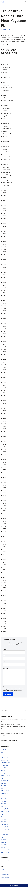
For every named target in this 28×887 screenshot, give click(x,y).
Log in (2, 869)
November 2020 (5, 850)
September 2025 (5, 762)
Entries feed (4, 872)
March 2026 (4, 755)
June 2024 (3, 783)
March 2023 (4, 806)
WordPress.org (5, 877)
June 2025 (3, 767)
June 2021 (3, 844)
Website (5, 662)
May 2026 (3, 752)
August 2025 (4, 765)
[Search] (25, 710)
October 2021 (4, 834)
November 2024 (5, 775)
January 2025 (4, 773)
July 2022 (3, 816)
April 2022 (3, 821)
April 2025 (3, 770)
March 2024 (4, 788)
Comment (6, 668)
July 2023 (3, 798)
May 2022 (3, 819)
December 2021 (5, 829)
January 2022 (4, 826)
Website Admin (6, 29)
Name (5, 649)
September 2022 (5, 811)
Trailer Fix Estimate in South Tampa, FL (11, 724)
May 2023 (3, 801)
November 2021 (5, 832)
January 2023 (4, 809)
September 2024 (5, 778)
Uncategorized (5, 861)
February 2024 (5, 791)
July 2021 (3, 842)
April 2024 (3, 785)
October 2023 (4, 796)
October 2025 (4, 760)
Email (4, 655)
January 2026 (4, 757)
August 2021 (4, 839)
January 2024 (4, 793)
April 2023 (3, 803)
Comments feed (5, 874)
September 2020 (5, 852)
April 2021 (3, 847)
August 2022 (4, 814)
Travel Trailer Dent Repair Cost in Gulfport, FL (13, 731)
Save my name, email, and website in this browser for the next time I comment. (13, 689)
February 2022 (5, 824)
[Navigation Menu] (25, 2)
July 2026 (3, 750)
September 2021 (5, 837)
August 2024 (4, 780)
